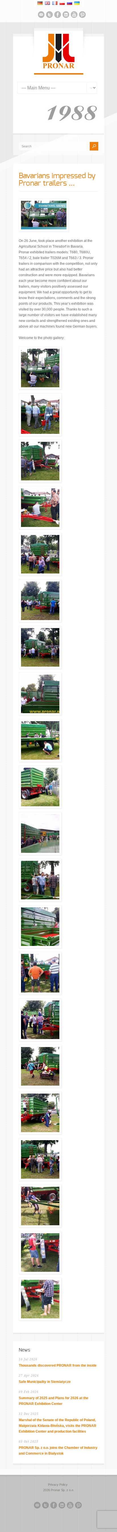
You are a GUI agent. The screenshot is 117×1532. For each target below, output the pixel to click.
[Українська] (77, 3)
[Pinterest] (82, 15)
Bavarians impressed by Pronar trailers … (57, 179)
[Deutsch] (40, 3)
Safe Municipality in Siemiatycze (45, 1382)
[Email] (41, 15)
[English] (47, 3)
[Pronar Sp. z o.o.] (59, 67)
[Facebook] (57, 15)
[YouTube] (74, 15)
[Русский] (69, 3)
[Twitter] (49, 15)
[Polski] (62, 3)
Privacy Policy (58, 1484)
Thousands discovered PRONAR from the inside (58, 1365)
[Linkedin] (65, 15)
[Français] (54, 3)
